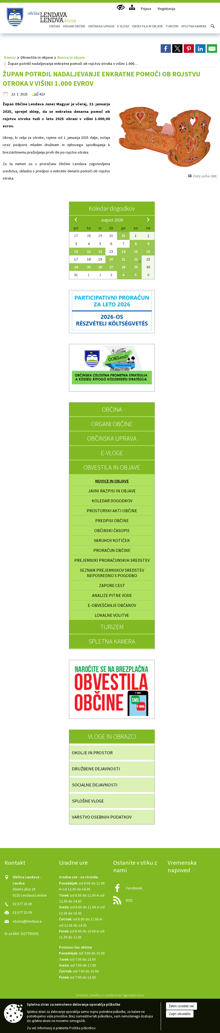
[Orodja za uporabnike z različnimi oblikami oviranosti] (120, 7)
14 (123, 251)
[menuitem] (101, 26)
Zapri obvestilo (180, 1014)
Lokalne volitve (112, 615)
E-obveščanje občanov (112, 605)
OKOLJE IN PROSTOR (92, 753)
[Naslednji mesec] (148, 219)
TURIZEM (112, 627)
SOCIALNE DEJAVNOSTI (95, 785)
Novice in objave (71, 57)
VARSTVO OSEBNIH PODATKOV (102, 817)
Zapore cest (112, 585)
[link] (165, 48)
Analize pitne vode (112, 595)
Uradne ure (73, 862)
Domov (10, 57)
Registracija (166, 8)
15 (136, 251)
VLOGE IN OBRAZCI (112, 736)
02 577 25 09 (22, 912)
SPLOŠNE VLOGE (88, 801)
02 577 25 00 (22, 904)
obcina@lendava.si (27, 921)
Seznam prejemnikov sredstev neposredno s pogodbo (112, 572)
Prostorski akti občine (112, 510)
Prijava (146, 8)
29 (136, 267)
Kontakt (15, 862)
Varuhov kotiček (112, 540)
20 (111, 259)
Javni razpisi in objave (112, 490)
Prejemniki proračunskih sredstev (112, 560)
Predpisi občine (112, 520)
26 (100, 267)
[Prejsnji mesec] (76, 219)
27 (111, 267)
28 (123, 267)
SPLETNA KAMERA (112, 641)
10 (76, 251)
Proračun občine (111, 550)
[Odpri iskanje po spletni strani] (213, 26)
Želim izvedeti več (181, 1006)
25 (89, 267)
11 (89, 251)
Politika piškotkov (82, 1028)
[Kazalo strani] (132, 7)
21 (123, 259)
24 (76, 267)
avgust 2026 (112, 219)
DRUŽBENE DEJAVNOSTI (96, 769)
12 (100, 251)
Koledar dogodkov (112, 208)
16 (148, 251)
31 (123, 235)
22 (136, 259)
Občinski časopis (112, 530)
